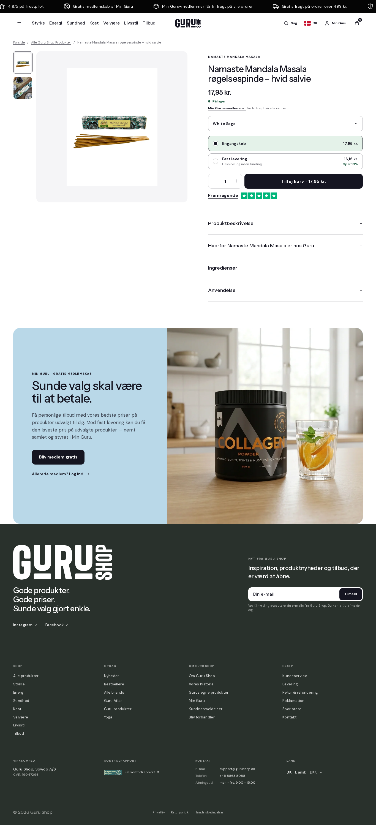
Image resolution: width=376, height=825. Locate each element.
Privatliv (158, 812)
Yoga (108, 717)
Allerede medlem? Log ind (57, 473)
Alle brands (114, 692)
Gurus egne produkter (208, 692)
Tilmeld (350, 594)
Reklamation (293, 700)
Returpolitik (180, 812)
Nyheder (111, 676)
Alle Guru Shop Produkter (51, 42)
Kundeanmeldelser (205, 709)
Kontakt (289, 717)
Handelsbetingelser (209, 812)
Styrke (38, 23)
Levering (290, 684)
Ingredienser (222, 268)
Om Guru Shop (202, 676)
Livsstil (131, 23)
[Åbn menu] (19, 23)
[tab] (22, 62)
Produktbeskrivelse (231, 223)
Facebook (54, 624)
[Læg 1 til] (236, 181)
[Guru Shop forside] (188, 23)
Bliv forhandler (202, 717)
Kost (94, 23)
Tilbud (149, 23)
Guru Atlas (113, 700)
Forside (19, 42)
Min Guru (197, 700)
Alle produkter (26, 676)
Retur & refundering (300, 692)
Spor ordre (291, 709)
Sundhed (76, 23)
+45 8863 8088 (232, 776)
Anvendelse (222, 290)
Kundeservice (294, 676)
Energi (55, 23)
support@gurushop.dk (237, 769)
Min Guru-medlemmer (227, 108)
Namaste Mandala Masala (234, 57)
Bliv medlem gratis (58, 457)
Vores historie (201, 684)
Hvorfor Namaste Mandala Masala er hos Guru (261, 246)
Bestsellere (114, 684)
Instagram (22, 624)
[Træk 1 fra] (214, 181)
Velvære (111, 23)
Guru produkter (118, 709)
